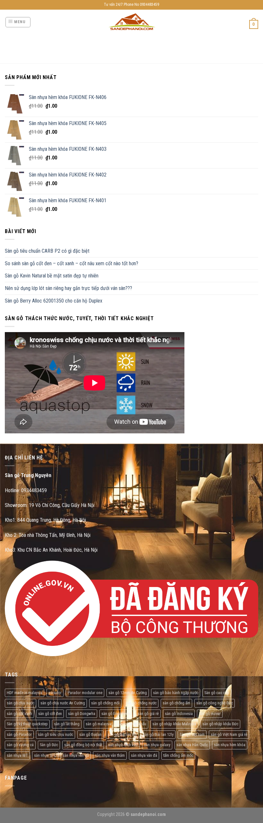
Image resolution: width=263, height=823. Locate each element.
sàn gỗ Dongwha (81, 713)
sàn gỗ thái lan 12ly (158, 734)
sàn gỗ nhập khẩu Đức (220, 723)
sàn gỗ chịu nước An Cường (62, 703)
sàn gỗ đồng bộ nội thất (83, 744)
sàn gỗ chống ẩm (176, 703)
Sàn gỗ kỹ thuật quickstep (27, 723)
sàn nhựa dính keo (123, 744)
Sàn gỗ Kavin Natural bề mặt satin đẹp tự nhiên (51, 276)
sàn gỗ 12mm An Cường (127, 692)
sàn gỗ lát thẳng (67, 723)
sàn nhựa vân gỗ (76, 755)
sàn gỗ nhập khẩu (132, 723)
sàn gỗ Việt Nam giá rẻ (229, 734)
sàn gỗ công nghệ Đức (214, 703)
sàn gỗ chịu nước (20, 703)
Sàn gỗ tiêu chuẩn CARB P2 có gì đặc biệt (47, 251)
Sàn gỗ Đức (49, 744)
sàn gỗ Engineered (116, 713)
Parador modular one (85, 692)
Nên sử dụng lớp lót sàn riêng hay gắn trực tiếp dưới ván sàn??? (68, 288)
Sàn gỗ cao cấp (216, 692)
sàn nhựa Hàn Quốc (192, 744)
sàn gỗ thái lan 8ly (122, 734)
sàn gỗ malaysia (99, 723)
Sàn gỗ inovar (210, 713)
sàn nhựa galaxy (157, 744)
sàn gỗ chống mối (105, 703)
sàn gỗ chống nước (141, 703)
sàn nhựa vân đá (144, 755)
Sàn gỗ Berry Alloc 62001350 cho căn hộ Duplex (53, 301)
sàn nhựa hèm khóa (229, 744)
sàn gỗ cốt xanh (19, 713)
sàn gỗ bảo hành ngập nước (175, 692)
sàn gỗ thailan (90, 734)
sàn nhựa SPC (45, 755)
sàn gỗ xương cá (20, 744)
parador (55, 692)
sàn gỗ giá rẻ (148, 713)
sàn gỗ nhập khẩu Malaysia (174, 723)
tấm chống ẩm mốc (178, 755)
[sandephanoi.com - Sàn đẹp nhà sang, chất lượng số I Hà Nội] (131, 22)
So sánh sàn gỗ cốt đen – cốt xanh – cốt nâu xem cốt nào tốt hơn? (71, 263)
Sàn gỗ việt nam (192, 734)
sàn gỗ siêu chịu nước (55, 734)
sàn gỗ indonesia (179, 713)
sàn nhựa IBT (17, 755)
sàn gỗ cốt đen (50, 713)
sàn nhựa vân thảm (110, 755)
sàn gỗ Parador (19, 734)
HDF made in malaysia (24, 692)
